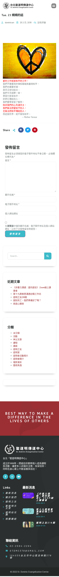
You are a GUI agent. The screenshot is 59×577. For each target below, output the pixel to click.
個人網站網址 (11, 213)
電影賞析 (17, 362)
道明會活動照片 (20, 355)
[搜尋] (47, 256)
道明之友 (17, 349)
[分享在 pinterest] (35, 130)
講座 (15, 346)
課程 (15, 342)
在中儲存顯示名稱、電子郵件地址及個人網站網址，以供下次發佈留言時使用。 (29, 227)
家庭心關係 (18, 303)
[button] (53, 5)
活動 (15, 336)
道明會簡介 (18, 358)
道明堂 (16, 352)
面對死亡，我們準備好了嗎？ (27, 300)
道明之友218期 (20, 297)
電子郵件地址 (12, 204)
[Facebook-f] (5, 476)
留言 (8, 160)
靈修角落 (17, 365)
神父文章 (17, 339)
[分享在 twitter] (28, 130)
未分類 (16, 333)
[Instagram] (12, 476)
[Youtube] (18, 476)
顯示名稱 (10, 194)
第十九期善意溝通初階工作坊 (27, 294)
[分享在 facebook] (21, 130)
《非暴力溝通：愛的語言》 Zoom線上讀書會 (45, 496)
